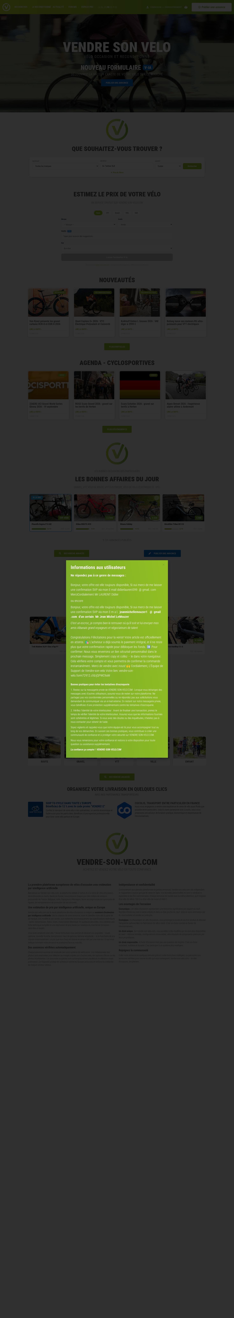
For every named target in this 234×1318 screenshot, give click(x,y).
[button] (163, 564)
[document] (117, 659)
